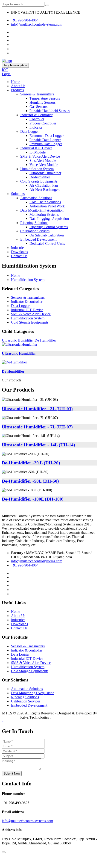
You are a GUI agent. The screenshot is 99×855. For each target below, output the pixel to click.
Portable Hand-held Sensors (49, 111)
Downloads (19, 252)
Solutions (18, 194)
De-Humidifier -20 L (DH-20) (31, 462)
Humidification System (37, 169)
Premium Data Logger (45, 144)
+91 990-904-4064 (24, 20)
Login (6, 74)
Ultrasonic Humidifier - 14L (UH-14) (38, 444)
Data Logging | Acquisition (49, 219)
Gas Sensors (38, 107)
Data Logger (29, 131)
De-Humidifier (45, 340)
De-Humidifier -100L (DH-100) (33, 498)
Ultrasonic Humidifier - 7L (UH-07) (37, 426)
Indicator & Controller (36, 115)
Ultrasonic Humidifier (45, 173)
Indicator (35, 127)
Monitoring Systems (44, 214)
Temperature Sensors (44, 98)
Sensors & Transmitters (37, 94)
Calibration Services (35, 231)
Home (15, 82)
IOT (5, 70)
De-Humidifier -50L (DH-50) (30, 481)
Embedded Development (38, 239)
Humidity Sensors (42, 102)
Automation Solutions (36, 198)
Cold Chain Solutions (45, 202)
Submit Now (12, 773)
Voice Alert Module (43, 165)
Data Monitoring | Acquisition (42, 210)
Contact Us (19, 256)
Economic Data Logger (46, 136)
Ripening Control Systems (48, 227)
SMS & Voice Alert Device (40, 156)
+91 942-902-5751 (65, 717)
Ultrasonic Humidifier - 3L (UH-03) (37, 408)
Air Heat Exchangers (44, 190)
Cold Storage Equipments (39, 181)
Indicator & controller (26, 302)
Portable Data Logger (45, 140)
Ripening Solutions (34, 223)
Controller (36, 119)
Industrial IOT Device (36, 148)
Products (17, 90)
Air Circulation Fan (43, 185)
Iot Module (37, 152)
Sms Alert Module (42, 160)
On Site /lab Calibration (46, 235)
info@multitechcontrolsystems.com (36, 24)
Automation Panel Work (47, 206)
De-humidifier (39, 177)
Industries (18, 248)
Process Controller (42, 123)
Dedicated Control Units (47, 243)
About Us (18, 86)
